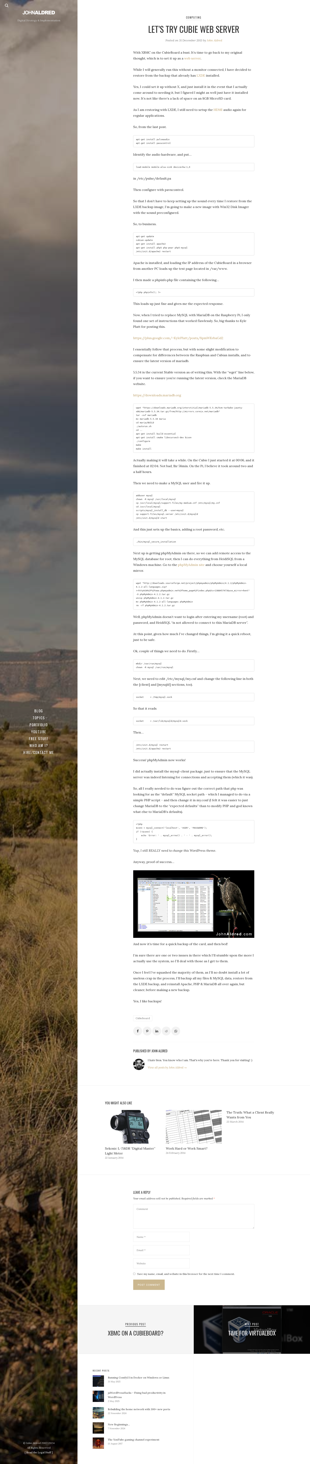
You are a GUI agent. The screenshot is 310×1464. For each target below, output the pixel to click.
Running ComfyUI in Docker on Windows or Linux (138, 1377)
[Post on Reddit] (166, 1031)
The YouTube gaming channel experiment (133, 1439)
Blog (38, 710)
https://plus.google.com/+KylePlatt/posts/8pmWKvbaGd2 (178, 338)
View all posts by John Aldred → (167, 1067)
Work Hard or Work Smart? (186, 1148)
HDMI (218, 110)
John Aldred (214, 40)
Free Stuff (39, 738)
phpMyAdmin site (191, 565)
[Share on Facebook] (137, 1031)
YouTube (38, 731)
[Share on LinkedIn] (156, 1031)
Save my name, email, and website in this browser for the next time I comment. (186, 1274)
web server (192, 58)
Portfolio (39, 724)
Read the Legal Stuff (38, 1452)
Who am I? (38, 745)
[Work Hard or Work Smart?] (194, 1127)
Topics (39, 717)
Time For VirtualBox (252, 1333)
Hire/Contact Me (38, 752)
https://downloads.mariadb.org (157, 395)
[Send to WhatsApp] (175, 1031)
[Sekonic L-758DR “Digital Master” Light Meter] (133, 1127)
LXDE (201, 75)
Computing (194, 17)
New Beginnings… (119, 1424)
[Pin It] (147, 1031)
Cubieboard (143, 1018)
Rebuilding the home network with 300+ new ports (139, 1409)
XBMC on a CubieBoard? (135, 1333)
